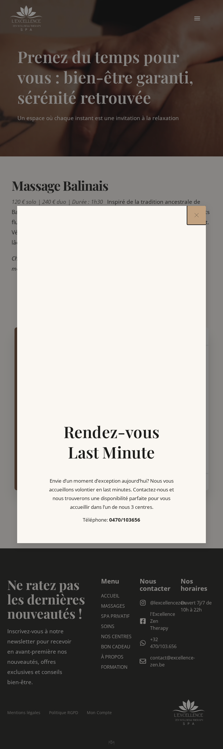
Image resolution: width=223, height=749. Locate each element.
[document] (111, 374)
